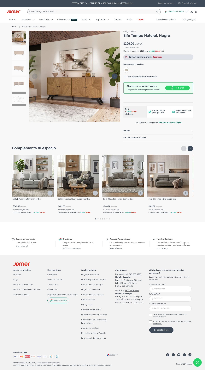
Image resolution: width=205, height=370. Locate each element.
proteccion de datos (175, 321)
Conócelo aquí (162, 248)
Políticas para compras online (94, 315)
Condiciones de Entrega (91, 285)
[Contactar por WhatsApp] (197, 362)
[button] (196, 11)
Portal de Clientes (55, 280)
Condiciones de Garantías (92, 295)
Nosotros (17, 275)
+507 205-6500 (134, 274)
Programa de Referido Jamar (93, 338)
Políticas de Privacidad (23, 285)
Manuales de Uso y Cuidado (93, 333)
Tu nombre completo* (157, 284)
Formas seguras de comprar (93, 280)
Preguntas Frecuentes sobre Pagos (62, 295)
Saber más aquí (22, 246)
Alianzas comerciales (90, 328)
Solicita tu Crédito (176, 12)
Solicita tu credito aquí (72, 248)
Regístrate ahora (161, 330)
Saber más (157, 57)
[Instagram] (167, 355)
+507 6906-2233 (132, 291)
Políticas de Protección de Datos (27, 290)
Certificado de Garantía (91, 310)
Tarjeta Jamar (53, 285)
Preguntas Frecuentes (90, 290)
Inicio (14, 27)
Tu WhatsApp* (154, 294)
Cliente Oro (52, 290)
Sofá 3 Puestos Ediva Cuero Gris (162, 199)
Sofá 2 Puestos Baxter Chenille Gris (118, 199)
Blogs (15, 280)
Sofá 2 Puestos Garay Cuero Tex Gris (74, 199)
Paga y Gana (86, 305)
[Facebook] (173, 355)
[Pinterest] (184, 355)
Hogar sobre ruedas (90, 275)
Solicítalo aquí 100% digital (121, 3)
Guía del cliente (88, 300)
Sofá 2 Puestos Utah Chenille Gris (27, 199)
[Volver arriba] (196, 353)
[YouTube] (178, 355)
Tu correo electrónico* (157, 304)
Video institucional (21, 295)
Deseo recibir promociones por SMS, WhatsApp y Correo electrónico (170, 316)
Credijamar (52, 275)
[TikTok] (190, 355)
